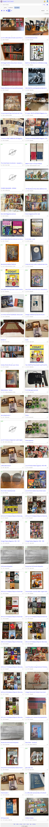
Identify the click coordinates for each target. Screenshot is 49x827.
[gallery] (9, 11)
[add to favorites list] (1, 40)
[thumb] (4, 11)
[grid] (6, 11)
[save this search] (47, 5)
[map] (11, 11)
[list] (2, 11)
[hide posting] (23, 40)
